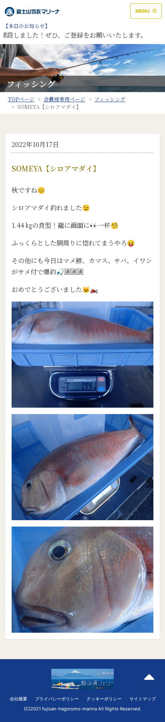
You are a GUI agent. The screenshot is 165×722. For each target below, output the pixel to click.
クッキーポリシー (104, 699)
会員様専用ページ (64, 99)
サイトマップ (142, 699)
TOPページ (21, 99)
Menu (143, 11)
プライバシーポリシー (57, 699)
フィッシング (110, 99)
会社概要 (18, 699)
